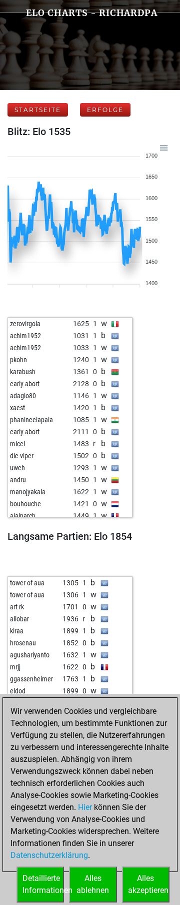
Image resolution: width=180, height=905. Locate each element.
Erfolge (105, 110)
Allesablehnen (92, 884)
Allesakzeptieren (148, 884)
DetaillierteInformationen (43, 884)
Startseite (37, 110)
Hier (85, 807)
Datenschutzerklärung (49, 855)
